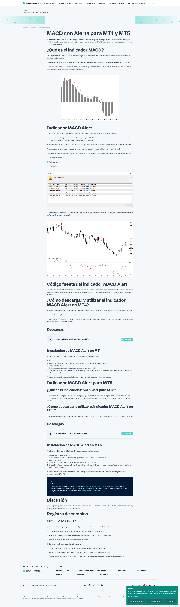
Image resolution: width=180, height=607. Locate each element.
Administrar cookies (154, 601)
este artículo (107, 377)
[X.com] (94, 585)
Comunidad (102, 3)
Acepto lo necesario (136, 601)
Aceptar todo (170, 601)
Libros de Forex (90, 3)
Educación (112, 3)
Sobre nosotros (132, 3)
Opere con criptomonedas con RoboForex (36, 12)
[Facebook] (98, 585)
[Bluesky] (102, 585)
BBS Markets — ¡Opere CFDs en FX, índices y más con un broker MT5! (42, 567)
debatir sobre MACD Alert (106, 506)
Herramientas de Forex (64, 3)
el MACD (99, 42)
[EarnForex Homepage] (32, 3)
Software (121, 3)
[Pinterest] (89, 585)
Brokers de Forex (49, 3)
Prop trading (78, 3)
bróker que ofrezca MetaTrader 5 (90, 491)
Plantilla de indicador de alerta (97, 292)
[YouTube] (85, 585)
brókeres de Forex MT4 (98, 486)
